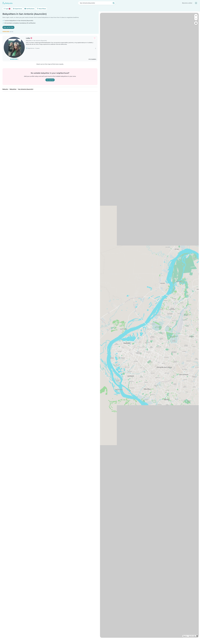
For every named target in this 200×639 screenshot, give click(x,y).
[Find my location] (196, 23)
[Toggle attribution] (197, 636)
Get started (50, 80)
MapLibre (185, 636)
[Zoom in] (196, 15)
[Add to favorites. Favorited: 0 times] (94, 38)
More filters (42, 8)
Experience (18, 8)
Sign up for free (8, 27)
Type (7, 8)
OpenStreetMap (192, 636)
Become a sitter (187, 3)
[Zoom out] (196, 18)
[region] (149, 325)
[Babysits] (7, 3)
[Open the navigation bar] (196, 3)
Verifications (30, 8)
